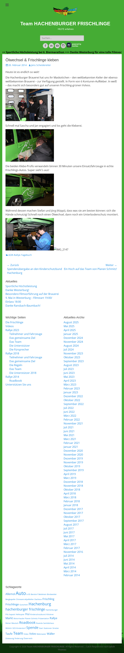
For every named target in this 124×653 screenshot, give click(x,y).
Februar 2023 (72, 388)
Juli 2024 (69, 349)
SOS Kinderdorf (19, 628)
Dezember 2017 (73, 509)
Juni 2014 (69, 559)
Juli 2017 (69, 528)
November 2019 (73, 462)
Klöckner (50, 614)
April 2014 (70, 567)
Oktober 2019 (72, 466)
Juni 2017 (69, 532)
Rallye (53, 618)
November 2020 (73, 454)
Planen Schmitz (31, 618)
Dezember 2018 (73, 482)
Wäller (51, 633)
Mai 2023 (69, 377)
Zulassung (9, 638)
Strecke (55, 628)
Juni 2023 (69, 373)
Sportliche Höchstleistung (21, 286)
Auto (21, 593)
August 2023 (71, 365)
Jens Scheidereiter (41, 65)
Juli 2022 (69, 408)
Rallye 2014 (12, 377)
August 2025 (71, 322)
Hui (27, 614)
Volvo (32, 633)
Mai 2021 (69, 435)
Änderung (19, 638)
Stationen (48, 628)
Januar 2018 (71, 505)
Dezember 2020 (73, 450)
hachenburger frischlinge (25, 609)
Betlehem (42, 594)
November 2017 (73, 513)
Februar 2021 (72, 443)
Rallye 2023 (12, 330)
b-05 (28, 594)
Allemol (10, 594)
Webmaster (41, 634)
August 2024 (71, 345)
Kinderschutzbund (38, 614)
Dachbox (38, 599)
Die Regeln (15, 365)
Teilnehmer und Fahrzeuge (25, 334)
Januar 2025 (71, 334)
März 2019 (70, 478)
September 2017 (74, 520)
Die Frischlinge (14, 322)
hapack (12, 614)
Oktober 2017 (72, 517)
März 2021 (70, 439)
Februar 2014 (72, 575)
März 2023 (70, 384)
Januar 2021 (71, 447)
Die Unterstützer (19, 345)
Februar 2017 (72, 548)
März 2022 (70, 415)
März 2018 (70, 497)
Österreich (28, 638)
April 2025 (70, 330)
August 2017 (71, 524)
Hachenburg (40, 603)
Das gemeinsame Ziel (22, 338)
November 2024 (73, 342)
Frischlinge (12, 604)
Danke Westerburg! (17, 290)
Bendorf (34, 594)
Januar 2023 (71, 392)
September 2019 (74, 470)
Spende (32, 627)
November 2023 (73, 353)
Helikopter (20, 614)
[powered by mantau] (74, 46)
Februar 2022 (72, 419)
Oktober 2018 (72, 489)
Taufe (9, 633)
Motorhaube (19, 618)
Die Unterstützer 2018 (22, 373)
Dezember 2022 (73, 396)
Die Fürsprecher (19, 349)
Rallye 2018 (12, 353)
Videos (9, 326)
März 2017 (70, 544)
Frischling (48, 599)
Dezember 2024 (73, 338)
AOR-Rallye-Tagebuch (20, 254)
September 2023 (74, 361)
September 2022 (74, 404)
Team (18, 633)
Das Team (15, 342)
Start (41, 628)
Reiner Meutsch (12, 623)
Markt (9, 618)
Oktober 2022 (72, 400)
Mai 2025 (69, 326)
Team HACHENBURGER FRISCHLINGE (65, 23)
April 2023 (70, 380)
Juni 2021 (69, 431)
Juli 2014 (69, 556)
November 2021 (73, 423)
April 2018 (70, 493)
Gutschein (24, 605)
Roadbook (15, 380)
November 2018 (73, 485)
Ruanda (39, 623)
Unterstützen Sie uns (18, 384)
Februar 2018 (72, 501)
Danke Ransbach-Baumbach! (22, 305)
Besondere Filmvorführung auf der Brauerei (32, 294)
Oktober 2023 (72, 357)
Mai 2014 (69, 563)
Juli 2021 (69, 427)
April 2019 (70, 474)
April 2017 (70, 540)
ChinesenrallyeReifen (25, 599)
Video (26, 634)
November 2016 (73, 552)
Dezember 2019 (73, 458)
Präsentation (43, 618)
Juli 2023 (69, 369)
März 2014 (70, 571)
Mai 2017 (69, 536)
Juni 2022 (69, 412)
